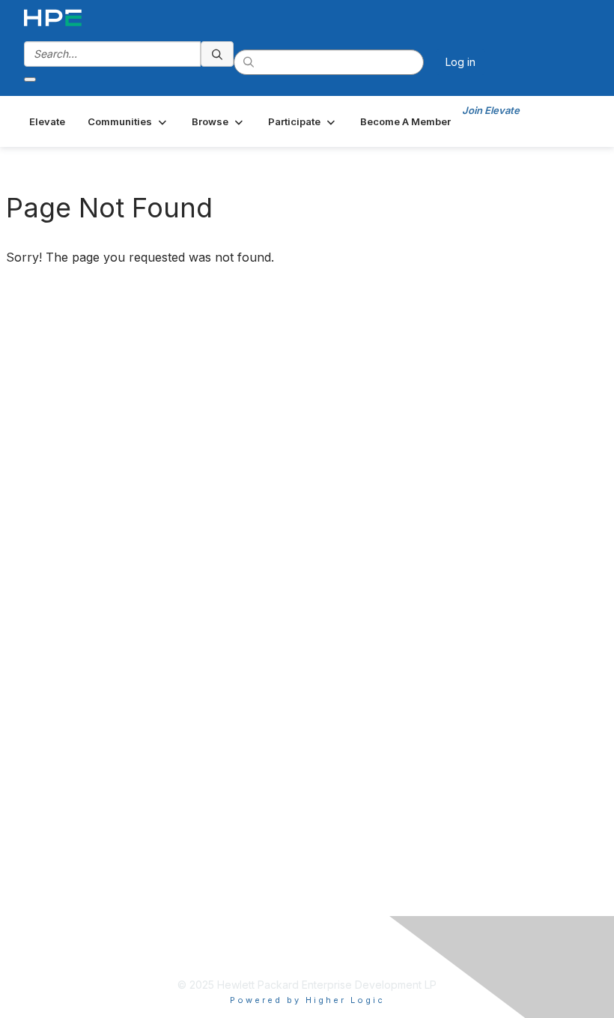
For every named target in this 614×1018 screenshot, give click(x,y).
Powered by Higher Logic (307, 1000)
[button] (128, 121)
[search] (217, 54)
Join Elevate (491, 110)
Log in (460, 61)
